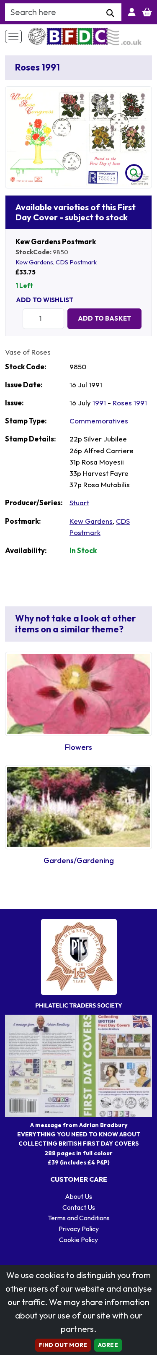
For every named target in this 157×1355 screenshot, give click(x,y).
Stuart (79, 502)
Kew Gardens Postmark (55, 241)
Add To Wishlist (44, 300)
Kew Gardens (34, 262)
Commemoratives (98, 420)
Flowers (78, 747)
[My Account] (132, 12)
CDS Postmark (76, 262)
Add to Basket (104, 318)
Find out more (63, 1345)
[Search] (110, 13)
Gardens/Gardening (79, 860)
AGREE (108, 1345)
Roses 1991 (130, 402)
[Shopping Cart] (147, 12)
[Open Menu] (13, 36)
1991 (99, 402)
